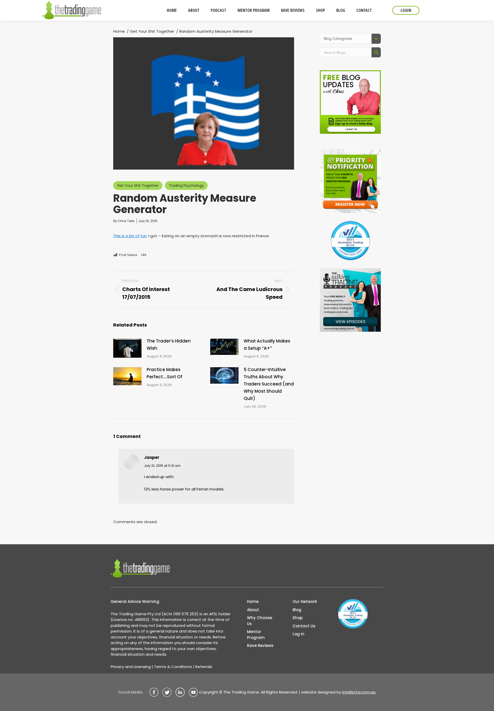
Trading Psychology (186, 185)
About (253, 609)
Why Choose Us (259, 620)
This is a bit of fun (130, 236)
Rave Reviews (260, 645)
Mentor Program (256, 634)
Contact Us (304, 626)
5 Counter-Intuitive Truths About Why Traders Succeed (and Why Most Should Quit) (269, 383)
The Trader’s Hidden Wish (169, 344)
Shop (298, 617)
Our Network (305, 601)
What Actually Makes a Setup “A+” (267, 344)
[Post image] (127, 348)
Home (253, 601)
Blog (297, 609)
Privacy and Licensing (131, 666)
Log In (298, 634)
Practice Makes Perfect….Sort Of (164, 373)
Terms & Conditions (173, 666)
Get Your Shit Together (137, 185)
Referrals (203, 666)
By (124, 220)
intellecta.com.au (359, 692)
